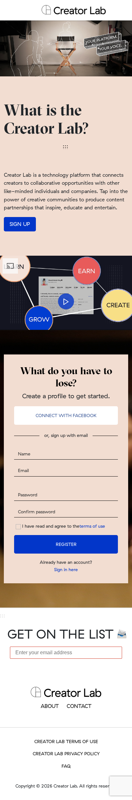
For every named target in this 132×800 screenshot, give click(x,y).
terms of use (92, 526)
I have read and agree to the (63, 526)
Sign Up (20, 224)
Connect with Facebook (66, 415)
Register (66, 544)
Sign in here (66, 569)
